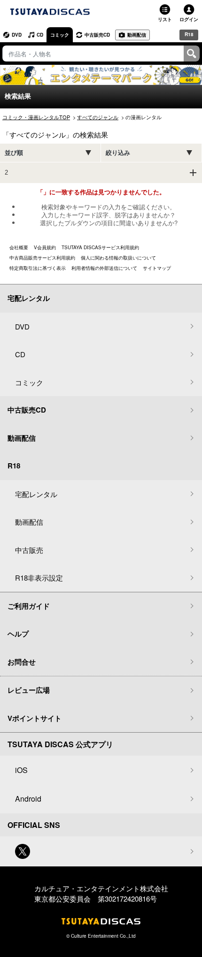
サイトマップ (157, 268)
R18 (189, 34)
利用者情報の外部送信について (104, 268)
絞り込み (118, 152)
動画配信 (136, 34)
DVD (17, 34)
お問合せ (22, 662)
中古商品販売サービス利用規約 (42, 257)
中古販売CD (97, 34)
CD (40, 34)
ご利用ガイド (29, 606)
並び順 (14, 152)
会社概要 (18, 247)
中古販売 (29, 550)
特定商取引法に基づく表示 (37, 268)
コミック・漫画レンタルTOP (36, 117)
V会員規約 (45, 247)
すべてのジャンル (97, 117)
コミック (59, 34)
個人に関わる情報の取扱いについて (118, 257)
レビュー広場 (29, 690)
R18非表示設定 (39, 577)
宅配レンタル (36, 494)
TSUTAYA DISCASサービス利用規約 (100, 247)
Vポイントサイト (35, 718)
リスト (165, 19)
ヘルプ (18, 633)
